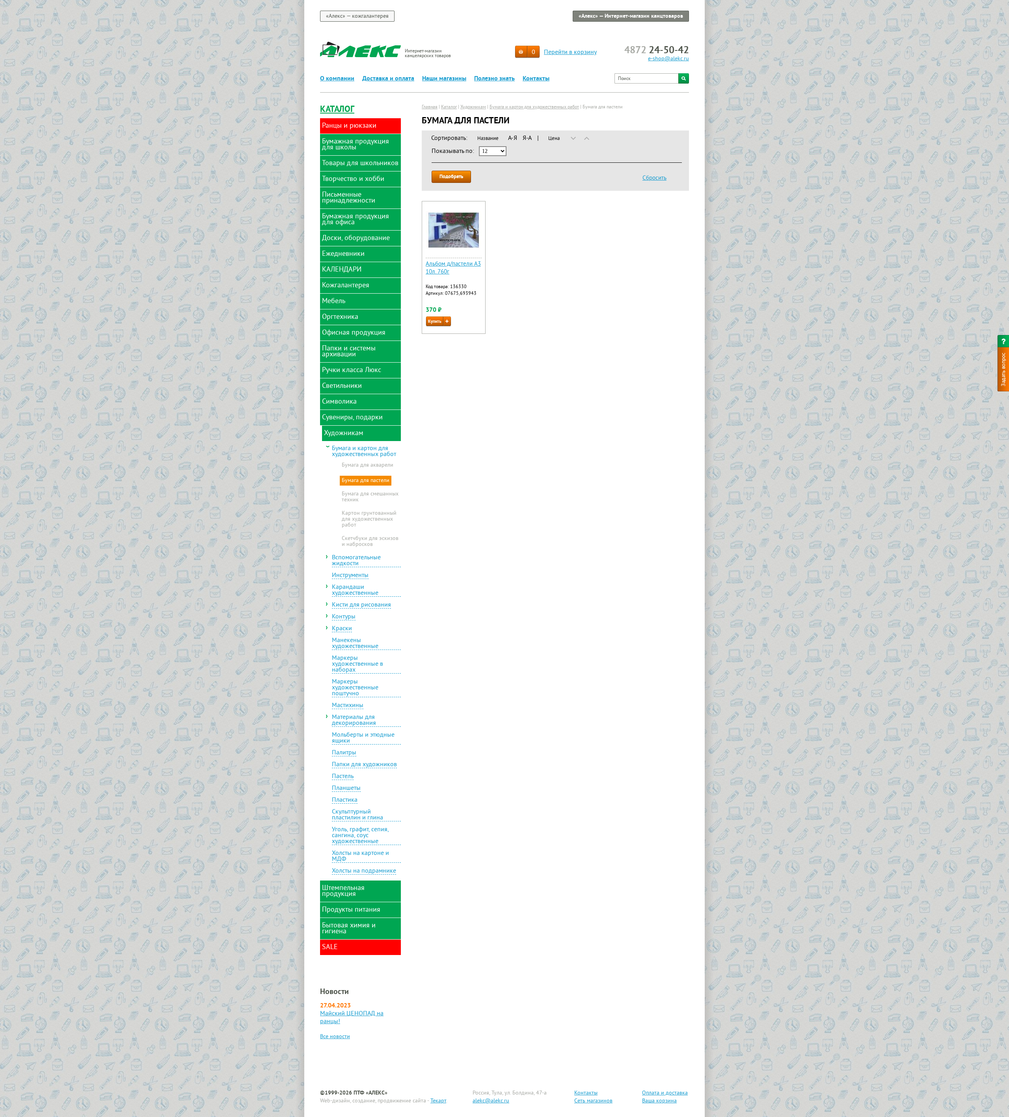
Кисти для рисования (361, 605)
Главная (429, 107)
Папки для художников (364, 765)
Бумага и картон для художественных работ (364, 452)
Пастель (343, 777)
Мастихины (347, 706)
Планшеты (346, 789)
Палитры (344, 753)
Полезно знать (494, 79)
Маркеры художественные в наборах (357, 664)
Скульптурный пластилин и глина (357, 815)
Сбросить (654, 178)
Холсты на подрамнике (364, 871)
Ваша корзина (659, 1101)
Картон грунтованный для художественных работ (369, 519)
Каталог (337, 109)
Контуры (344, 617)
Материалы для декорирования (354, 721)
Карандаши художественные (355, 591)
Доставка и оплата (388, 79)
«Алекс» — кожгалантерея (357, 16)
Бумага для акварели (367, 465)
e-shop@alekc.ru (668, 59)
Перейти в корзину (570, 52)
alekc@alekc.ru (491, 1101)
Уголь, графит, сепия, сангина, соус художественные (360, 836)
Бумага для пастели (365, 480)
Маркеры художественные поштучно (355, 688)
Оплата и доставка (665, 1093)
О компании (337, 79)
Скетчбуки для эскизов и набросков (370, 542)
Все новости (335, 1036)
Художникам (473, 107)
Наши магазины (444, 79)
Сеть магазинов (593, 1101)
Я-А (527, 138)
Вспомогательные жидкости (356, 561)
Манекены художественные (355, 644)
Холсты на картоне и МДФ (360, 857)
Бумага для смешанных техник (370, 497)
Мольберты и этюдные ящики (363, 738)
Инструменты (350, 576)
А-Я (512, 138)
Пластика (344, 800)
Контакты (536, 79)
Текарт (438, 1101)
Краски (342, 629)
